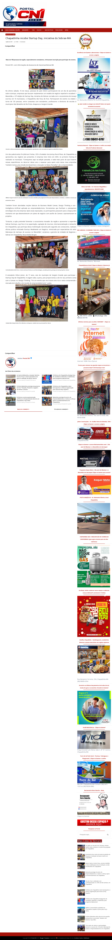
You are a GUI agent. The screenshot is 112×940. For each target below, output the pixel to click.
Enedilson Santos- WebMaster (81, 938)
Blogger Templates (44, 938)
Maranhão (26, 30)
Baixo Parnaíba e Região (12, 30)
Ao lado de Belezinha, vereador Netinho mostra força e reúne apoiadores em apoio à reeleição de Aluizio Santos (28, 376)
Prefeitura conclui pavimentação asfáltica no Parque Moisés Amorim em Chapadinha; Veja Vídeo (28, 399)
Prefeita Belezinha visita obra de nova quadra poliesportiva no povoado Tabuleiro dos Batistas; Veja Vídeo (98, 918)
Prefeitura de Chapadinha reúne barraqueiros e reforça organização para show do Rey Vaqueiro (63, 387)
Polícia (40, 30)
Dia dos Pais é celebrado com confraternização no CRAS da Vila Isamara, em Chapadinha (98, 882)
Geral (66, 30)
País (33, 30)
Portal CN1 (26, 358)
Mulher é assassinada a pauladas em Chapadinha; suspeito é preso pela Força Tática (96, 909)
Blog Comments (24, 409)
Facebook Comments (61, 409)
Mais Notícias (49, 30)
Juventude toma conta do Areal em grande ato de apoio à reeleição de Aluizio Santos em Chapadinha (98, 856)
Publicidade (59, 30)
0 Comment (22, 41)
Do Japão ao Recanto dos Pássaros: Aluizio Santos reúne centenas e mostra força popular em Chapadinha (98, 847)
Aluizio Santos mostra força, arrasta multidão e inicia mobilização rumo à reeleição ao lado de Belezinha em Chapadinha (98, 864)
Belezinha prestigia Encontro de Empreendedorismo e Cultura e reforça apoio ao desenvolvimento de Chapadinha (64, 400)
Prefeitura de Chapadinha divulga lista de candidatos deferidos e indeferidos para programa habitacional (64, 376)
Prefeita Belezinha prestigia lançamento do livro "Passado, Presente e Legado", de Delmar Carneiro (28, 387)
